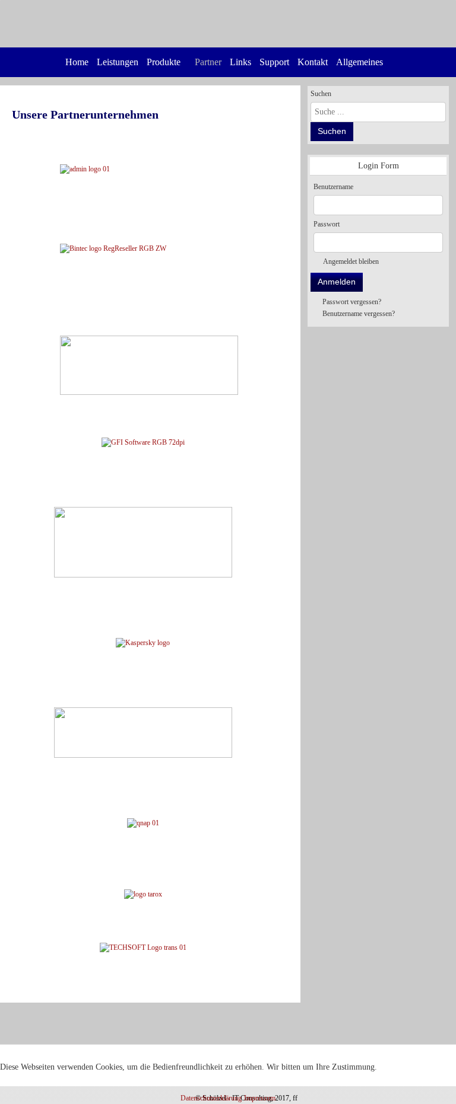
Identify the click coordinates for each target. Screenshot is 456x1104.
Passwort (327, 224)
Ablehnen (81, 1082)
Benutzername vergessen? (358, 313)
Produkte (163, 62)
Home (76, 62)
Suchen (321, 94)
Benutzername (333, 187)
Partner (208, 62)
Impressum (260, 1098)
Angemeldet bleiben (351, 261)
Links (240, 62)
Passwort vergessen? (351, 302)
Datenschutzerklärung (211, 1098)
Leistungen (117, 62)
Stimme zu (27, 1082)
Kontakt (312, 62)
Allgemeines (359, 62)
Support (274, 62)
